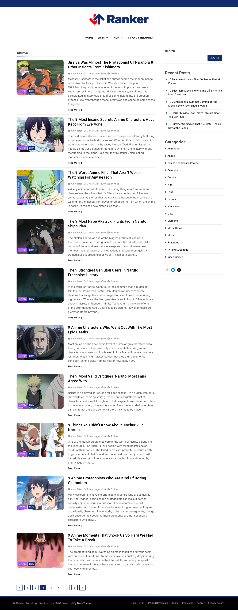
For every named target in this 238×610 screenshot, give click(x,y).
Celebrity (172, 170)
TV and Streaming (140, 37)
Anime (23, 91)
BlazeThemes (84, 603)
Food (170, 192)
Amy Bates (76, 73)
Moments (173, 220)
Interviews (173, 206)
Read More (74, 109)
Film (116, 37)
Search (170, 51)
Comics (171, 177)
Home (89, 37)
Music (171, 235)
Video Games (175, 257)
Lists (101, 37)
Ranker (201, 603)
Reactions (173, 242)
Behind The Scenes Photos (183, 163)
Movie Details (175, 228)
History (171, 199)
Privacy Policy (216, 603)
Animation (173, 148)
